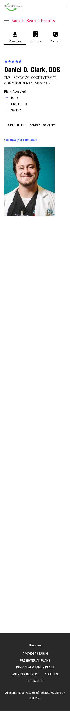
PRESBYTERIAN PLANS (35, 660)
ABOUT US (51, 674)
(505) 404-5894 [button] (27, 140)
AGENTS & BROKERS (25, 674)
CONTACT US (35, 681)
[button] (65, 7)
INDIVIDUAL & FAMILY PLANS (35, 667)
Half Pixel (35, 698)
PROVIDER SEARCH (35, 653)
